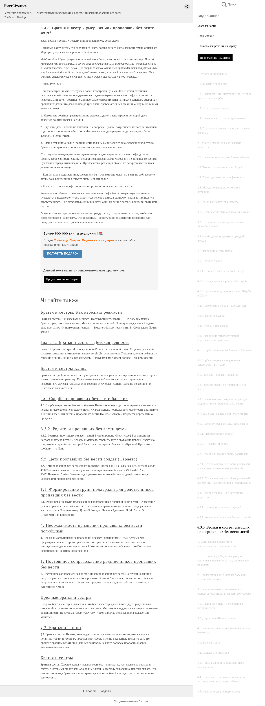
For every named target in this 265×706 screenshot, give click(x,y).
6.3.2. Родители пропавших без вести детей (84, 428)
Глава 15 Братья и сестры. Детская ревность (85, 342)
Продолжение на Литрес (215, 57)
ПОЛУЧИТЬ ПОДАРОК (62, 253)
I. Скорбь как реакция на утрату (217, 46)
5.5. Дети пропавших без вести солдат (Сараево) (89, 459)
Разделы (105, 691)
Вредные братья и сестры (66, 597)
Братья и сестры (57, 657)
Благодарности (206, 26)
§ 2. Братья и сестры (61, 627)
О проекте (90, 691)
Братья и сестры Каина (64, 368)
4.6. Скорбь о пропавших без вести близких (84, 398)
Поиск (228, 4)
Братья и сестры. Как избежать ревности (81, 312)
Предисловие (205, 36)
